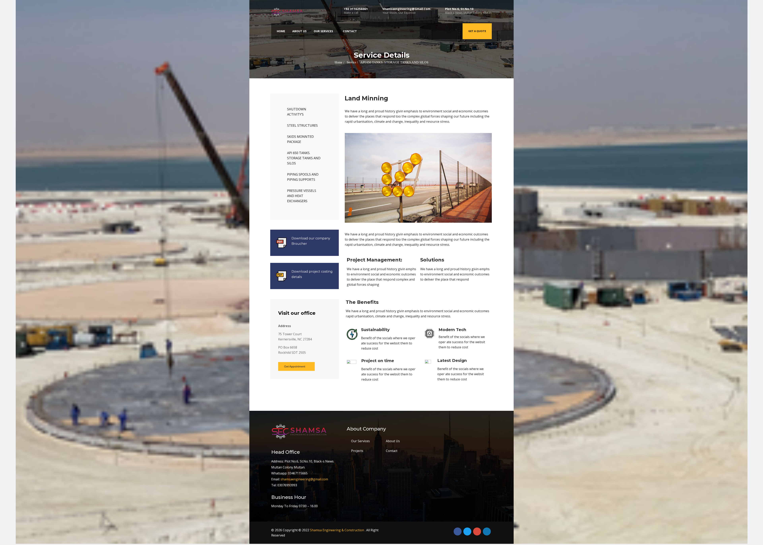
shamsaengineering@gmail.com (304, 479)
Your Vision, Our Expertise (406, 11)
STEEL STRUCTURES (302, 125)
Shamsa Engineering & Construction (337, 530)
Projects (357, 451)
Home (281, 31)
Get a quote (477, 31)
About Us (299, 31)
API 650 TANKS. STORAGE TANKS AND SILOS (303, 158)
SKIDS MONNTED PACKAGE (300, 139)
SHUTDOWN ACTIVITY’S (296, 112)
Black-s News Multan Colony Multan (468, 11)
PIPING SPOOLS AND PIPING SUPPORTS (303, 177)
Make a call (356, 11)
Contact (350, 31)
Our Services (323, 31)
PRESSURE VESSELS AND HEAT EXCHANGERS (301, 195)
